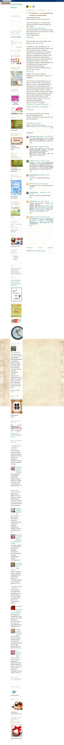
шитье (51, 127)
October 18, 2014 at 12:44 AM (40, 183)
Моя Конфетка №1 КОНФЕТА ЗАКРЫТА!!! (16, 447)
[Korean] (14, 63)
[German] (16, 59)
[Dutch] (14, 61)
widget (20, 47)
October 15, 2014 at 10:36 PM (41, 146)
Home (40, 247)
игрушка (32, 126)
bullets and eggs (40, 221)
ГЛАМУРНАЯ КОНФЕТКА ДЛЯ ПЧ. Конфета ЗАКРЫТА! (16, 610)
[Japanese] (12, 63)
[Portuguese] (19, 61)
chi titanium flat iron (39, 209)
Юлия (31, 183)
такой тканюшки (39, 43)
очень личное (38, 126)
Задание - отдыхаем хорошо (15, 257)
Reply (30, 142)
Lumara (31, 146)
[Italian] (12, 61)
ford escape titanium (48, 205)
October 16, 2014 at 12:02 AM (41, 160)
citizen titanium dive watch (42, 208)
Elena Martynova (33, 136)
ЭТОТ (38, 33)
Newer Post (29, 247)
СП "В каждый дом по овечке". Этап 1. (36, 28)
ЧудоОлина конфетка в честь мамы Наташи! (16, 566)
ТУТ (43, 98)
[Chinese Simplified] (21, 63)
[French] (14, 59)
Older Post (50, 247)
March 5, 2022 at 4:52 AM (42, 201)
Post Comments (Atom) (39, 250)
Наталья (31, 160)
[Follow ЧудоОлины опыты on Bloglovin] (16, 37)
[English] (12, 59)
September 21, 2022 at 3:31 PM (42, 216)
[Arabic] (18, 63)
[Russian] (16, 61)
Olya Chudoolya (33, 192)
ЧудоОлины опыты (16, 5)
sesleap (31, 216)
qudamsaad (32, 201)
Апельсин (28, 69)
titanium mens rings (34, 211)
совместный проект (48, 126)
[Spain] (19, 59)
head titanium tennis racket (45, 207)
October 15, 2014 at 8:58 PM (46, 136)
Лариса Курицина (34, 174)
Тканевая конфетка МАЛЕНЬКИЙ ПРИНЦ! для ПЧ (16, 512)
